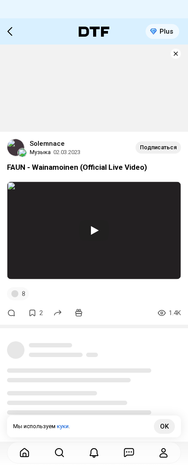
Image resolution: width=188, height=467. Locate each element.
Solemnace (47, 144)
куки (63, 426)
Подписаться (158, 147)
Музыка (40, 152)
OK (164, 426)
